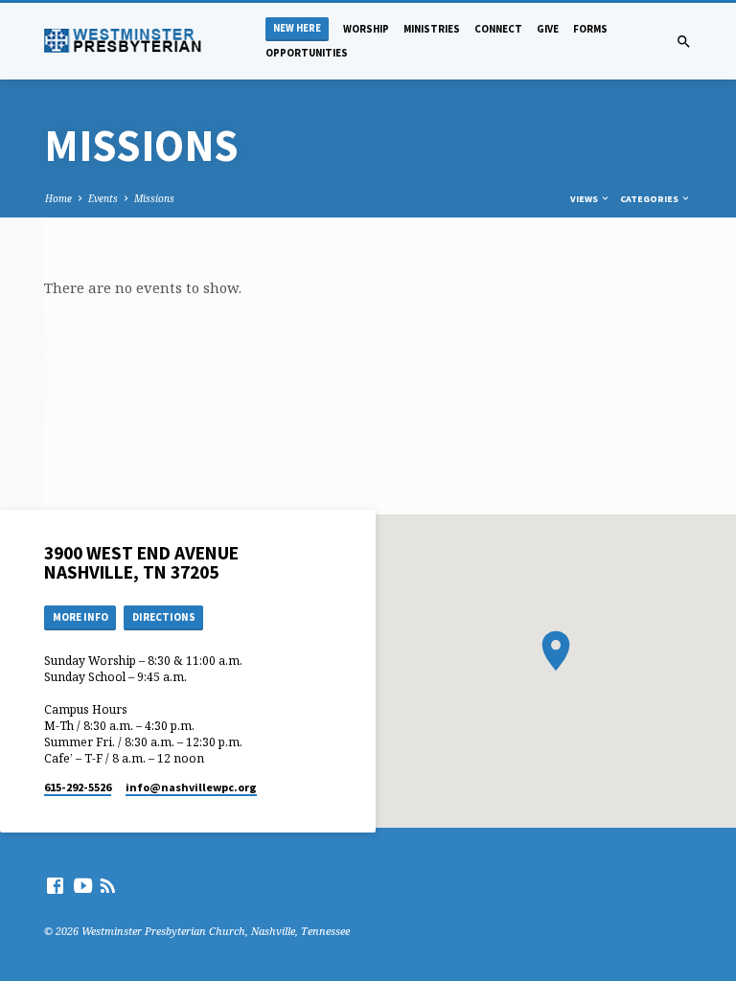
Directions (164, 617)
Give (548, 28)
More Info (80, 617)
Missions (154, 198)
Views (585, 199)
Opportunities (306, 52)
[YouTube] (83, 885)
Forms (590, 28)
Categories (650, 199)
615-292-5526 (77, 787)
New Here (297, 28)
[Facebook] (55, 885)
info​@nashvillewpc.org (191, 787)
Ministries (431, 28)
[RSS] (108, 885)
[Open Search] (684, 42)
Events (103, 198)
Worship (366, 28)
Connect (498, 28)
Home (58, 198)
